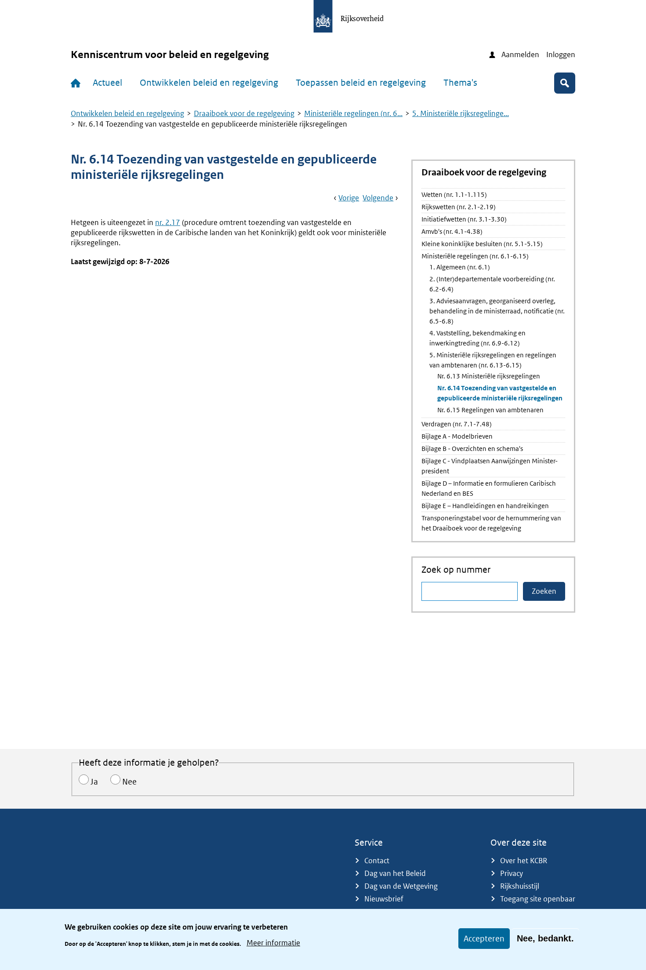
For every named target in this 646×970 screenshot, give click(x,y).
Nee (129, 782)
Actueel (107, 82)
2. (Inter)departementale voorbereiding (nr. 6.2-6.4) (492, 284)
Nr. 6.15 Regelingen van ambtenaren (490, 410)
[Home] (77, 83)
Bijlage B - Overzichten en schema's (472, 448)
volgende (378, 198)
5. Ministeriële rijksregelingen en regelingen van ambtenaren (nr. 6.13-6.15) (492, 360)
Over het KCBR (523, 860)
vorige (348, 198)
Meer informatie (273, 943)
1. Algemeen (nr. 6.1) (459, 267)
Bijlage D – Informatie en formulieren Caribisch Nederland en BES (488, 488)
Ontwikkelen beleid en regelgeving (209, 82)
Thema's (460, 82)
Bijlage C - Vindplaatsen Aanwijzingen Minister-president (489, 466)
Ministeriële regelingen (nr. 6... (353, 113)
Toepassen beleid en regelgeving (361, 82)
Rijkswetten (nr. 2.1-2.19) (458, 207)
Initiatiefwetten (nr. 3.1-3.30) (464, 219)
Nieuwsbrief (383, 899)
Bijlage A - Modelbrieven (457, 436)
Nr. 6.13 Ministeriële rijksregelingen (488, 376)
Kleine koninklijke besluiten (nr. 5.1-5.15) (482, 244)
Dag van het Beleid (395, 873)
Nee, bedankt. (545, 938)
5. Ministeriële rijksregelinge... (460, 113)
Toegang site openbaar (537, 899)
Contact (376, 860)
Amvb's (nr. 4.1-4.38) (452, 231)
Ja (94, 782)
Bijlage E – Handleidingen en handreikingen (485, 505)
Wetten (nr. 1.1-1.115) (454, 194)
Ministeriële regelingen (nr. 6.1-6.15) (475, 256)
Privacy (511, 873)
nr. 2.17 (167, 222)
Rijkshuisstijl (519, 886)
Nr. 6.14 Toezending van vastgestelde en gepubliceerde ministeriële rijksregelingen (500, 393)
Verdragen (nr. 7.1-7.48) (456, 424)
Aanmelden (520, 54)
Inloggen (560, 54)
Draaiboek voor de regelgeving (244, 113)
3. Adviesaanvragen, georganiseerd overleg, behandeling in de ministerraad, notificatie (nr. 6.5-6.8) (497, 311)
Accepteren (484, 939)
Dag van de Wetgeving (401, 886)
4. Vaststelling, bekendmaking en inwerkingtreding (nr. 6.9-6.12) (477, 338)
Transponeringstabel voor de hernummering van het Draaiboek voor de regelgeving (491, 523)
